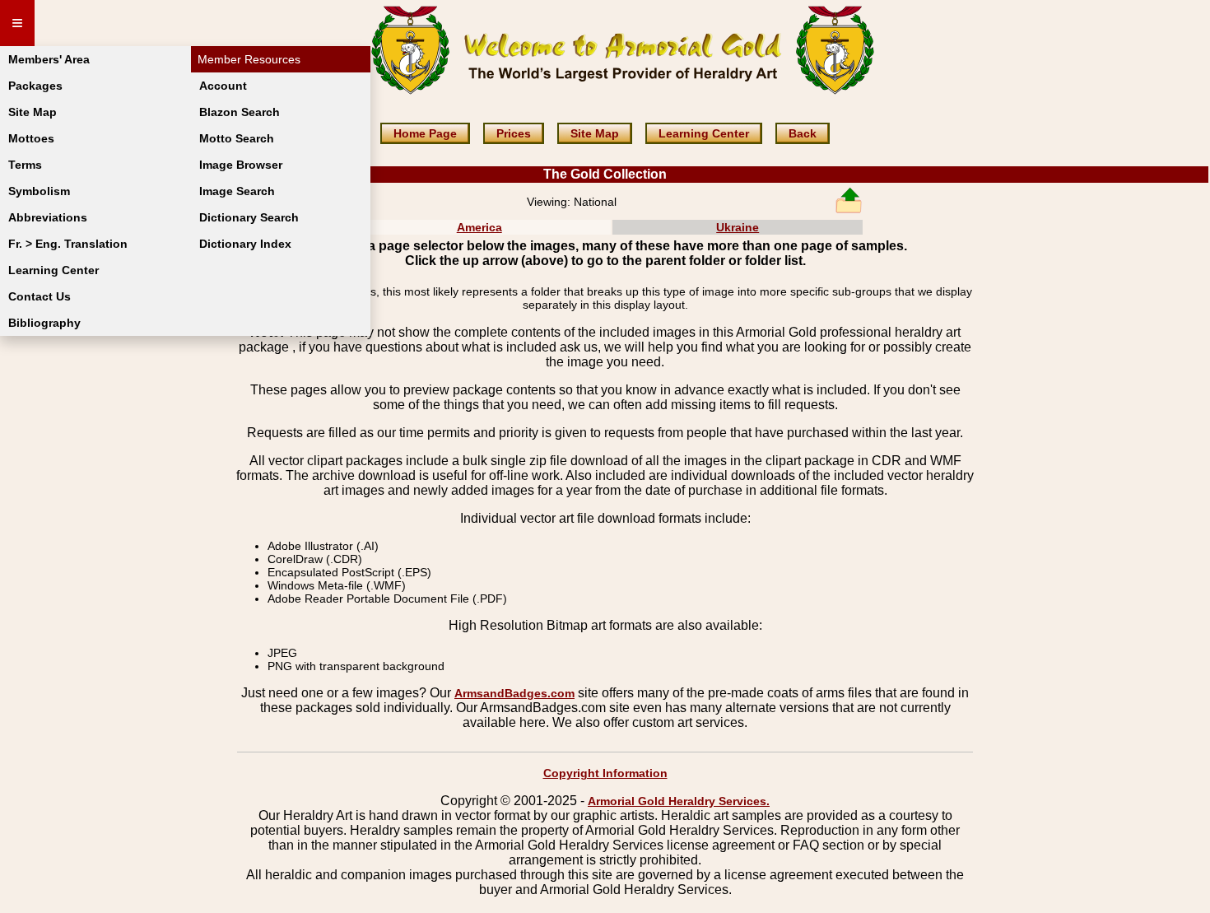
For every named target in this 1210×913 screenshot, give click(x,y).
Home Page (425, 133)
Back (803, 133)
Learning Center (53, 270)
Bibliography (44, 322)
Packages (35, 85)
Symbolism (39, 191)
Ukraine (737, 227)
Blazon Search (239, 112)
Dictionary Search (249, 217)
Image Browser (240, 164)
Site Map (32, 112)
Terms (25, 164)
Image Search (237, 191)
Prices (513, 133)
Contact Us (39, 296)
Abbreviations (47, 217)
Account (223, 85)
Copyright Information (605, 773)
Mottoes (31, 138)
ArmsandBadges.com (514, 693)
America (479, 227)
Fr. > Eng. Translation (68, 243)
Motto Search (236, 138)
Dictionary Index (245, 243)
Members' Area (49, 59)
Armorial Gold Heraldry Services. (679, 801)
